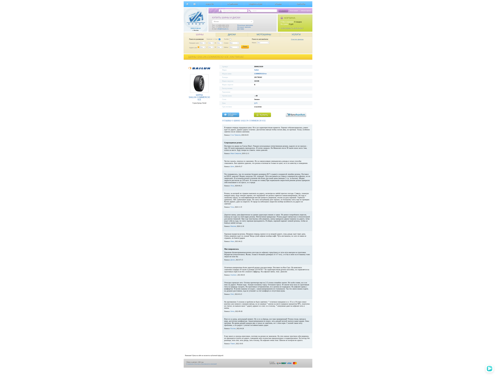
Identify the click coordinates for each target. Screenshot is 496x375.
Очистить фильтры (297, 39)
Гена (232, 207)
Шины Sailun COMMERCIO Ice (199, 97)
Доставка (240, 29)
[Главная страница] (187, 5)
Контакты (197, 364)
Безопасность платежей (209, 364)
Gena (232, 311)
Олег (232, 294)
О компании (190, 364)
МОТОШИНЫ (264, 34)
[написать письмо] (194, 5)
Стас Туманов (235, 135)
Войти (283, 10)
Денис (232, 260)
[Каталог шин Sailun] (199, 71)
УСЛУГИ (296, 34)
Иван (232, 241)
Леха (232, 186)
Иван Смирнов (235, 153)
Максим (233, 226)
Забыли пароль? (306, 10)
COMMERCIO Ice (260, 74)
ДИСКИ (232, 34)
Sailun (256, 70)
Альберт (233, 275)
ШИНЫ (200, 34)
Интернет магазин (244, 27)
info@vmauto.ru (222, 29)
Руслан (233, 328)
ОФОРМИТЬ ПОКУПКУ (292, 28)
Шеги (232, 166)
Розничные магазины (245, 25)
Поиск (245, 47)
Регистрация (294, 10)
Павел (232, 344)
